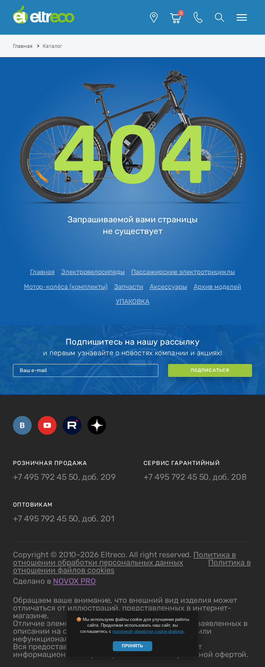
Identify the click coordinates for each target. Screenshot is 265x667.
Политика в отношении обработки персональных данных (124, 558)
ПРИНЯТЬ (132, 645)
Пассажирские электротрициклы (183, 272)
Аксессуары (168, 286)
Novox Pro (74, 581)
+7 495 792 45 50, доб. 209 (64, 477)
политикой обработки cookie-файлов (148, 631)
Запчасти (128, 286)
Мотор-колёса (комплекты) (66, 286)
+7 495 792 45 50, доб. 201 (63, 519)
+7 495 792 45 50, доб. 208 (195, 477)
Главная (42, 272)
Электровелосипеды (93, 272)
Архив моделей (217, 286)
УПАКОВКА (132, 301)
